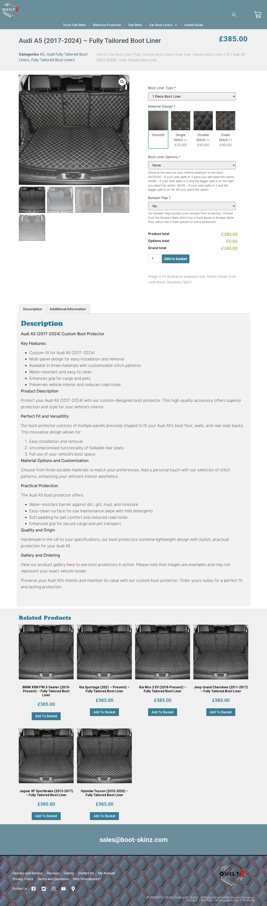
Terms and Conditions (53, 879)
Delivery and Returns (28, 873)
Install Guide (194, 25)
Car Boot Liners (160, 25)
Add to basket (175, 258)
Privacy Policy (23, 879)
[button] (122, 82)
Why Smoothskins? (87, 879)
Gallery (69, 873)
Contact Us (86, 873)
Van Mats (135, 25)
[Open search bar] (234, 14)
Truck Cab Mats (74, 25)
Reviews (53, 873)
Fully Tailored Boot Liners (53, 60)
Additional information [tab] (68, 309)
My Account (106, 873)
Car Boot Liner (120, 54)
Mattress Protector (107, 25)
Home (101, 54)
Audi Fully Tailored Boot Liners (199, 54)
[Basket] (258, 14)
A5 (42, 54)
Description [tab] (32, 309)
